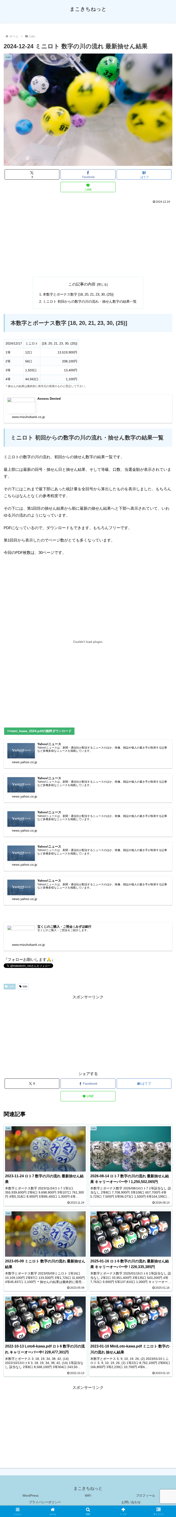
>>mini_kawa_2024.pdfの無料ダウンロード (39, 731)
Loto (11, 986)
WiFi (88, 1495)
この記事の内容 (82, 284)
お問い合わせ (131, 1502)
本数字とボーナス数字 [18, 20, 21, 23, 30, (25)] (78, 294)
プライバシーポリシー (45, 1502)
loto (25, 986)
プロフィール (145, 1495)
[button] (163, 934)
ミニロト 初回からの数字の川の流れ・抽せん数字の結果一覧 (90, 301)
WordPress (30, 1495)
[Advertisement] (88, 239)
